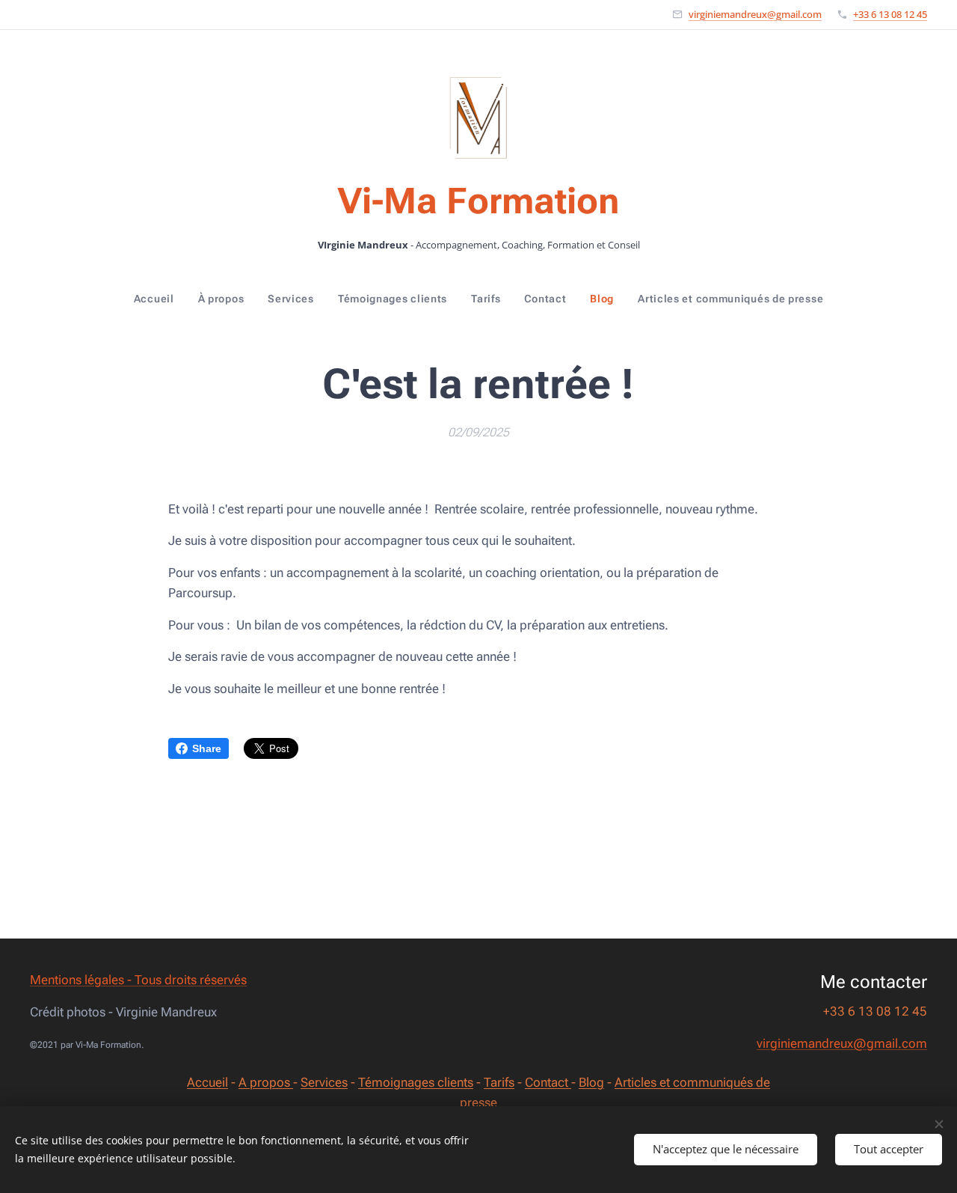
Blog (591, 1082)
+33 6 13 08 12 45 (890, 14)
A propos (266, 1082)
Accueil (207, 1082)
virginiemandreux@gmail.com (755, 14)
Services (324, 1082)
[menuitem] (160, 298)
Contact (548, 1082)
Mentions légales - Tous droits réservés (138, 979)
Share (206, 748)
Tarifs (499, 1082)
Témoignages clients (415, 1082)
